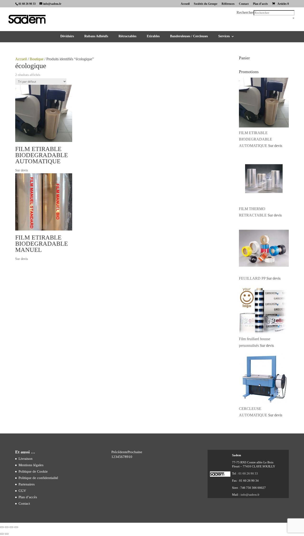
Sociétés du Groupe (205, 3)
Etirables (153, 36)
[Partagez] (11, 527)
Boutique (36, 59)
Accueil (185, 3)
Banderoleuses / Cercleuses (189, 36)
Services (224, 36)
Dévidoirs (67, 36)
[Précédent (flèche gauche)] (2, 534)
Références (228, 3)
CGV (22, 491)
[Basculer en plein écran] (7, 527)
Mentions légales (31, 465)
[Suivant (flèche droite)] (7, 534)
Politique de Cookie (33, 471)
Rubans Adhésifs (96, 36)
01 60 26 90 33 (27, 3)
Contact (244, 3)
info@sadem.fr (250, 494)
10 (130, 457)
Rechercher (245, 12)
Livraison (26, 459)
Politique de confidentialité (38, 478)
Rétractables (127, 36)
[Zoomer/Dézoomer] (2, 527)
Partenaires (27, 484)
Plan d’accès (260, 3)
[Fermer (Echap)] (16, 527)
